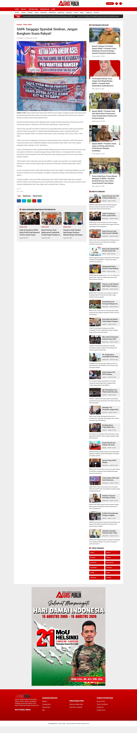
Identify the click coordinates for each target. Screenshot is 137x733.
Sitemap (110, 3)
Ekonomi (30, 12)
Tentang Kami (33, 9)
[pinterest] (34, 200)
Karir (53, 9)
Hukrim (108, 557)
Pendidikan (61, 12)
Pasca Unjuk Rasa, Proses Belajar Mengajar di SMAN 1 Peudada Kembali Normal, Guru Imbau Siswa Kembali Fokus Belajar (104, 179)
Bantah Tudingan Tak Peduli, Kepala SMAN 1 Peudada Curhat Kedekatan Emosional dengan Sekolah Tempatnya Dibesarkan (104, 49)
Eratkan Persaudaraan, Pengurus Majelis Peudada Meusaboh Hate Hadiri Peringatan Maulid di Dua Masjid (110, 514)
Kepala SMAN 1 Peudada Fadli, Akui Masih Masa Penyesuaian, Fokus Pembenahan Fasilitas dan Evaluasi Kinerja (104, 114)
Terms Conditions (102, 704)
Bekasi (104, 253)
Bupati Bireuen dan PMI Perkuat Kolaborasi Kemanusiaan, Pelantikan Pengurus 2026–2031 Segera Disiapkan (110, 197)
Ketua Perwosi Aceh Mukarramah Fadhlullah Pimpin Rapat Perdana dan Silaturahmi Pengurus (77, 16)
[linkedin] (39, 200)
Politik (76, 12)
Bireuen (104, 201)
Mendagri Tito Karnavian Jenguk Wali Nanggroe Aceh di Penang (110, 409)
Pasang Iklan (44, 9)
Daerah (23, 12)
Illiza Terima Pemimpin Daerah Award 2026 (110, 338)
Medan (104, 271)
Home (17, 9)
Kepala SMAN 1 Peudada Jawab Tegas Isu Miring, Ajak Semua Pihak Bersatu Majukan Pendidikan (104, 147)
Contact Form (101, 710)
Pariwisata (43, 12)
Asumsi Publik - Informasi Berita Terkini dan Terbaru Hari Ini (73, 723)
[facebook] (14, 4)
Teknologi (89, 12)
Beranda (19, 24)
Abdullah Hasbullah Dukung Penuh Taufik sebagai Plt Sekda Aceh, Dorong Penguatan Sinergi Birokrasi (110, 532)
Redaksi (23, 9)
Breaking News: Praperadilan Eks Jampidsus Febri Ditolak (110, 426)
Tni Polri (96, 12)
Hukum (36, 12)
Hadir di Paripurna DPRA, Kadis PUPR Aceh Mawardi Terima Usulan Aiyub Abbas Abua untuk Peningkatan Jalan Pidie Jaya (30, 232)
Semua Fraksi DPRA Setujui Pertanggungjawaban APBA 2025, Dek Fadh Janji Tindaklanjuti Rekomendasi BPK (110, 461)
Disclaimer (100, 707)
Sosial (82, 12)
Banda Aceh (27, 196)
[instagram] (19, 4)
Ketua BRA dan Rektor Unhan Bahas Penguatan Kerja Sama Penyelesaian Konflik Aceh (110, 320)
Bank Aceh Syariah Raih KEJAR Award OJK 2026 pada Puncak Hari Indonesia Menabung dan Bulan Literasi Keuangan (110, 250)
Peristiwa (69, 12)
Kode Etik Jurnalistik (75, 707)
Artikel (17, 12)
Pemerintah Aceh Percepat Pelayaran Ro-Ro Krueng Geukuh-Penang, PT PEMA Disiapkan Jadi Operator (110, 303)
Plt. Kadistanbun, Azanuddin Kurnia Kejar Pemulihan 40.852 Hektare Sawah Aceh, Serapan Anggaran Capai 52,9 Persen (110, 356)
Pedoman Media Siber (76, 704)
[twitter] (17, 4)
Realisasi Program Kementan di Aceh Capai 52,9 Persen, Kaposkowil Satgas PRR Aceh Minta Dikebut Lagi (110, 497)
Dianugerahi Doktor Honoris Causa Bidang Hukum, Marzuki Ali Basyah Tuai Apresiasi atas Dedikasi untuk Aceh (110, 267)
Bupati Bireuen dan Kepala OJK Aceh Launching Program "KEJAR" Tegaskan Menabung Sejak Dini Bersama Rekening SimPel (109, 444)
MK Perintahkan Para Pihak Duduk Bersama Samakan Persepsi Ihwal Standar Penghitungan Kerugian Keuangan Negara (110, 391)
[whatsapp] (29, 200)
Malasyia (104, 412)
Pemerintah (52, 12)
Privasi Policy (101, 701)
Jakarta (104, 324)
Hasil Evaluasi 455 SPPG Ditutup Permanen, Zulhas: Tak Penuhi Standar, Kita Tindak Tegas (110, 373)
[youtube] (22, 4)
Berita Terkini (27, 24)
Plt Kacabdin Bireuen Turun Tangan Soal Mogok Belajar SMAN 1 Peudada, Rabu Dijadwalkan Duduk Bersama (102, 82)
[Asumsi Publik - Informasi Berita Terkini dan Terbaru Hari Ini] (68, 6)
